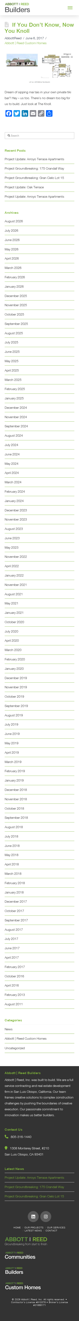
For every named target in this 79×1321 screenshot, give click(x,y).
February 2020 (15, 659)
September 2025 (16, 324)
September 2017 (16, 920)
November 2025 (16, 305)
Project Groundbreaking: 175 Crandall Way (34, 168)
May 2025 (11, 361)
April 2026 (12, 258)
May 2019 (11, 743)
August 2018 (14, 827)
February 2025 (15, 389)
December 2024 (16, 408)
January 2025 (14, 398)
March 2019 (13, 762)
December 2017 (16, 901)
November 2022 (16, 557)
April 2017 (12, 957)
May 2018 (11, 855)
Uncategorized (15, 1048)
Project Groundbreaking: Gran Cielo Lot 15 (34, 178)
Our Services (56, 1227)
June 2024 (12, 454)
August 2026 (14, 221)
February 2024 (15, 491)
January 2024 (14, 501)
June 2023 (12, 538)
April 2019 (12, 752)
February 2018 (15, 883)
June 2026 (12, 240)
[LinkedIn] (33, 1216)
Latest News (33, 1230)
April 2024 (12, 473)
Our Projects (34, 1227)
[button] (70, 8)
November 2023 (16, 519)
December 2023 (16, 510)
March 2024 (13, 482)
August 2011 (14, 1004)
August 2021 (14, 594)
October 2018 (14, 808)
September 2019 (16, 706)
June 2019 (12, 734)
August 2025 (14, 333)
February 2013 (15, 995)
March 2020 (13, 650)
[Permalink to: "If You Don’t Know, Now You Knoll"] (39, 67)
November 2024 (16, 417)
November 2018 (16, 799)
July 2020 (11, 631)
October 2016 (14, 976)
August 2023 (14, 529)
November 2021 (16, 585)
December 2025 (16, 296)
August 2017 (14, 929)
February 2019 (15, 771)
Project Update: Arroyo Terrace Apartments (34, 159)
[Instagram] (45, 1216)
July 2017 (11, 939)
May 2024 (11, 464)
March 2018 (13, 874)
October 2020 (14, 622)
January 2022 (14, 575)
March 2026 (13, 268)
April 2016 (12, 985)
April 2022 (12, 566)
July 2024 (11, 445)
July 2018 (11, 836)
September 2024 (16, 426)
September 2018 (16, 818)
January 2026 (14, 286)
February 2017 (15, 967)
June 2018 (12, 846)
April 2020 (12, 640)
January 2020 (14, 669)
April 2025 (12, 370)
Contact (51, 1230)
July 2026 (11, 230)
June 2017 (12, 948)
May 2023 (11, 547)
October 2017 (14, 911)
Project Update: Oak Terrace (24, 187)
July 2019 (11, 724)
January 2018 (14, 892)
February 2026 (15, 277)
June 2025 (12, 352)
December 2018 (16, 790)
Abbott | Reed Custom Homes (26, 43)
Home (17, 1227)
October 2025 (14, 314)
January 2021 (14, 613)
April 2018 (12, 864)
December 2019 (16, 678)
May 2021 (11, 603)
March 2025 (13, 380)
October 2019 (14, 696)
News (9, 1029)
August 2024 (14, 435)
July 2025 (11, 342)
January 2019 (14, 780)
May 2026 (11, 249)
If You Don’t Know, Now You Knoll (39, 28)
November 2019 (16, 687)
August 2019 (14, 715)
